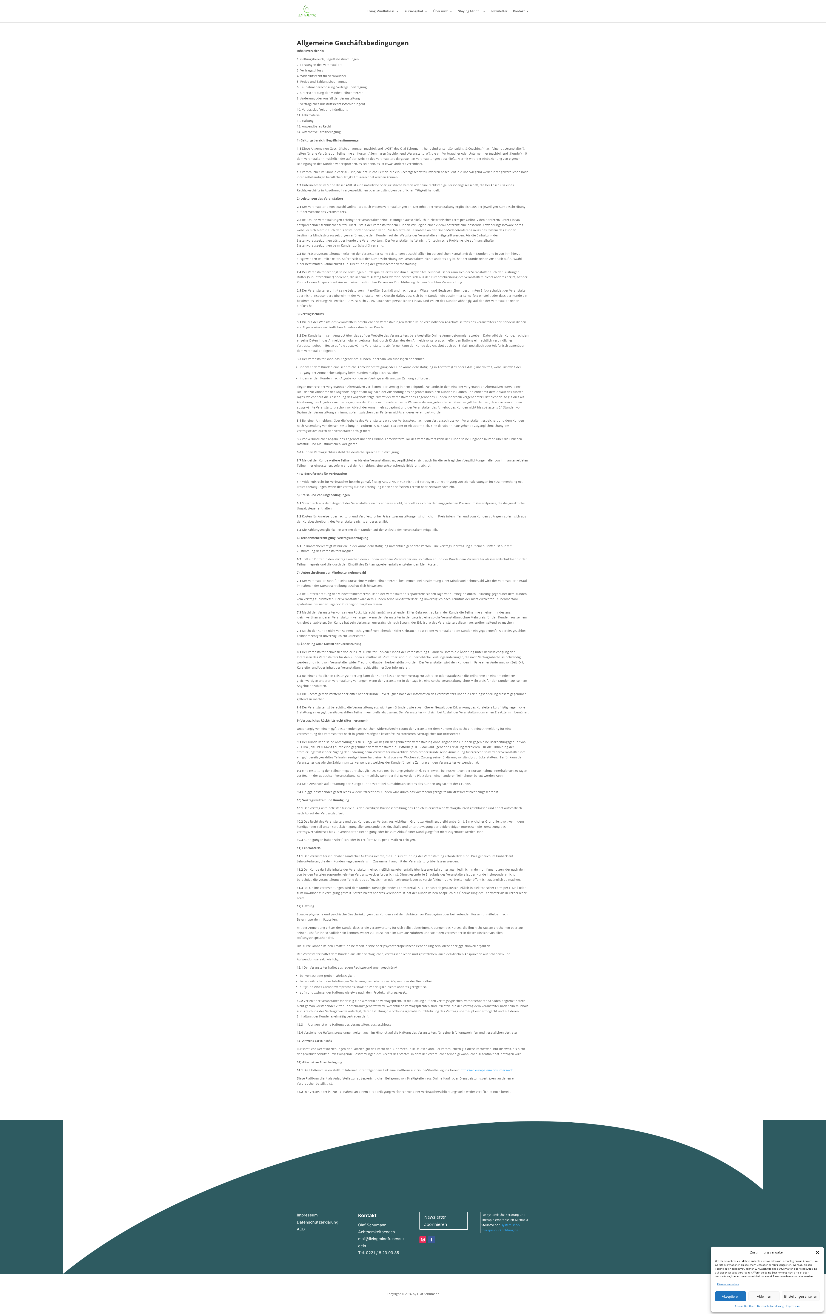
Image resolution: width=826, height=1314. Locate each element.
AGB (301, 1229)
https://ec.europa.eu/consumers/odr (487, 1070)
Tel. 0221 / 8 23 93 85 (378, 1252)
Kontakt (519, 11)
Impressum (793, 1306)
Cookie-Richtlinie (745, 1306)
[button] (817, 1252)
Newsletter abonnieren (435, 1220)
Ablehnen (764, 1296)
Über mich (440, 11)
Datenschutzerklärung (770, 1306)
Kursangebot (413, 11)
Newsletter (499, 11)
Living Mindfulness (381, 11)
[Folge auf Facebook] (431, 1239)
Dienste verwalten (728, 1284)
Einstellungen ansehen (800, 1296)
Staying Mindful (469, 11)
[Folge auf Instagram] (422, 1239)
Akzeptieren (731, 1296)
